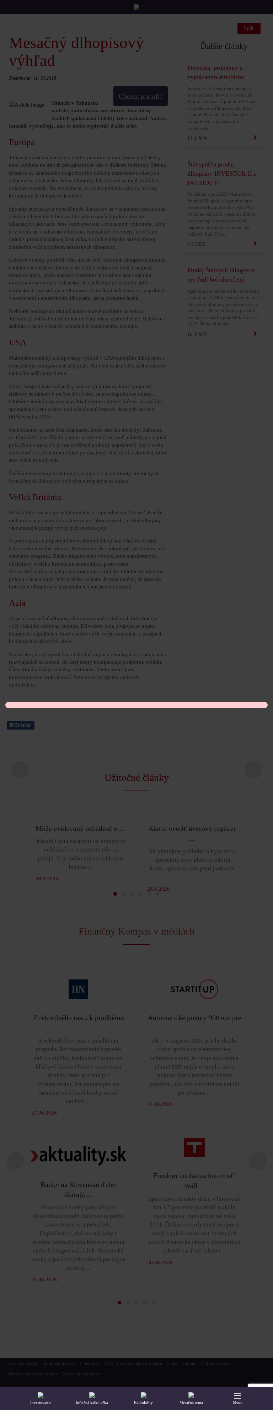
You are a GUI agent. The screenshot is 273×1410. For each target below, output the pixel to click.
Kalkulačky (143, 1402)
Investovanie (40, 1402)
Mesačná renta (191, 1402)
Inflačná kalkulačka (92, 1402)
